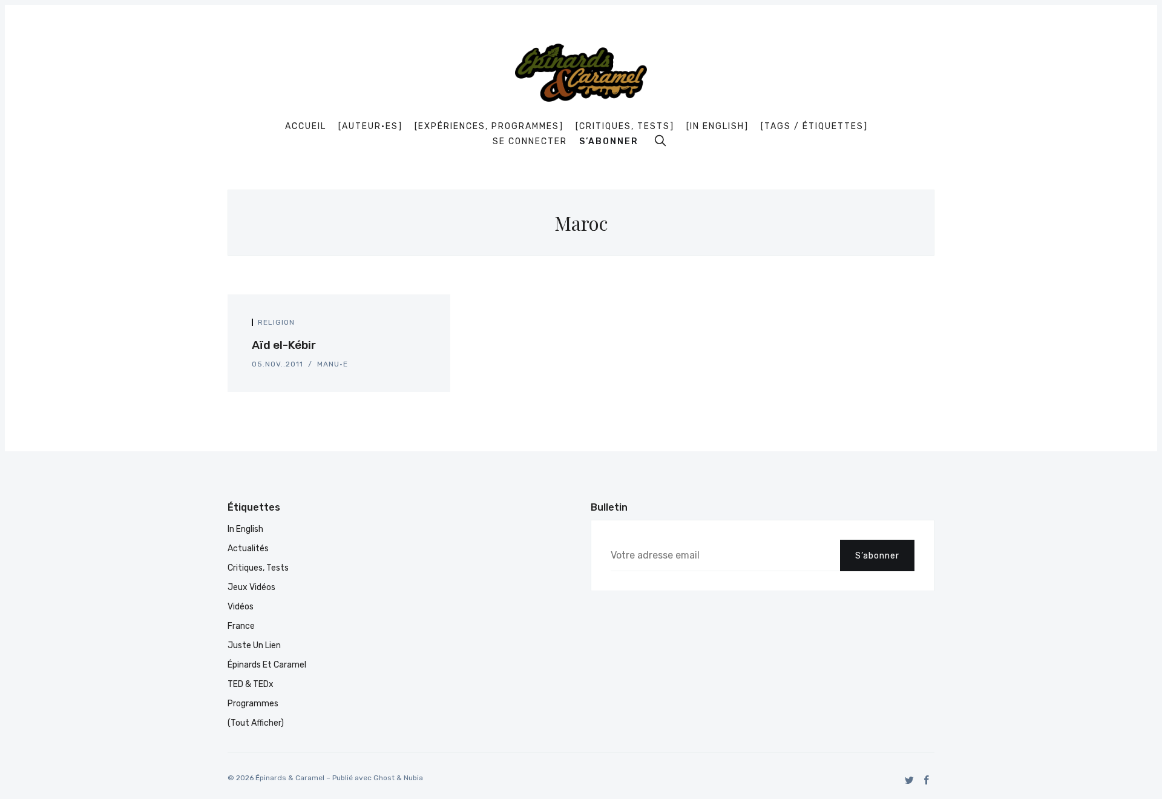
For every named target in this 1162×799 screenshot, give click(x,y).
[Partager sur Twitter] (409, 325)
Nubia (413, 778)
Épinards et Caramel (267, 665)
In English (245, 529)
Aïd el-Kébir (284, 345)
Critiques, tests (258, 568)
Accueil (305, 126)
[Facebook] (926, 779)
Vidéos (241, 607)
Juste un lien (254, 645)
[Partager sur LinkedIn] (422, 325)
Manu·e (332, 364)
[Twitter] (909, 779)
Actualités (248, 548)
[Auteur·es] (370, 126)
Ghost (384, 778)
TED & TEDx (251, 684)
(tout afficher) (256, 723)
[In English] (717, 126)
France (241, 626)
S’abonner (608, 141)
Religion (276, 322)
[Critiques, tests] (625, 126)
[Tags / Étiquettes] (814, 126)
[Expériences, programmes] (489, 126)
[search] (660, 140)
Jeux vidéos (251, 587)
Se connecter (530, 141)
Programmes (253, 703)
